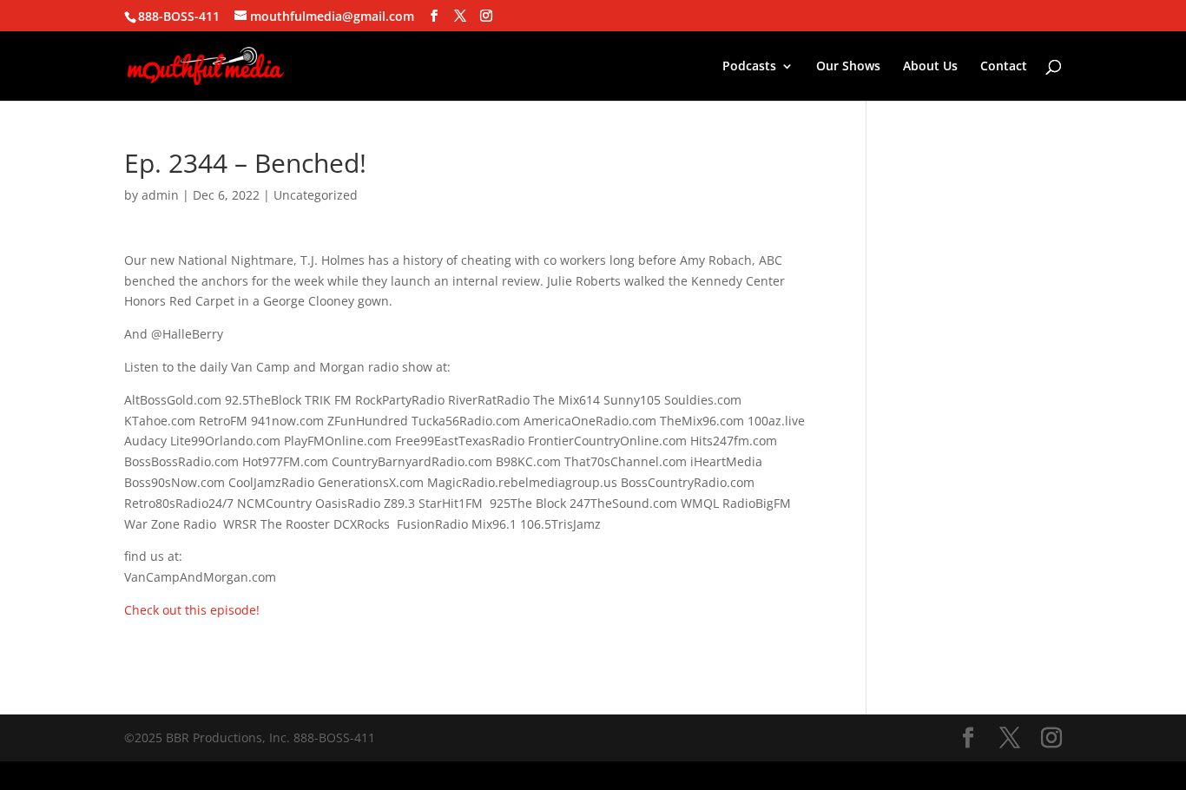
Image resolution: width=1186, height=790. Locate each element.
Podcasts (749, 67)
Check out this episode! (192, 610)
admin (160, 195)
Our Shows (848, 67)
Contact (1003, 67)
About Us (930, 67)
